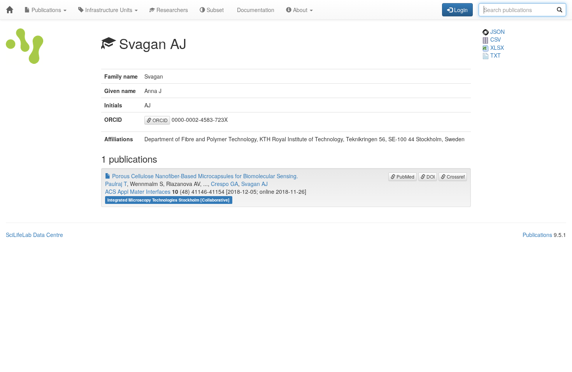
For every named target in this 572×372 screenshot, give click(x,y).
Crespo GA (224, 184)
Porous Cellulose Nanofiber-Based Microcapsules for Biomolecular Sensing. (204, 176)
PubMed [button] (404, 176)
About (300, 10)
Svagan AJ (254, 184)
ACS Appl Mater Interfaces (137, 191)
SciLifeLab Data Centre (34, 235)
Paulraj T (116, 184)
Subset (214, 10)
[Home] (9, 9)
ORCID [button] (159, 120)
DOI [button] (430, 176)
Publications (46, 10)
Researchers (171, 10)
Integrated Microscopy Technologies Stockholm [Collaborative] (168, 200)
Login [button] (460, 10)
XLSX (496, 47)
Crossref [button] (455, 176)
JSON (497, 31)
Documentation (254, 10)
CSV (495, 39)
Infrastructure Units (109, 10)
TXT (495, 55)
